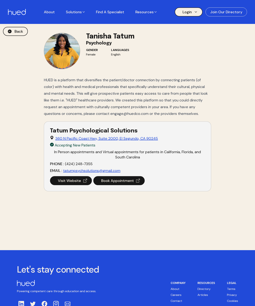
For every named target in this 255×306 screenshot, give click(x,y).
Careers (176, 295)
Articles (203, 295)
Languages (120, 50)
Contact (176, 301)
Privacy (232, 295)
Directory (204, 289)
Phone (56, 163)
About (175, 289)
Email (55, 170)
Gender (92, 50)
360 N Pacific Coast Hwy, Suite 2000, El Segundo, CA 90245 (106, 138)
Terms (231, 289)
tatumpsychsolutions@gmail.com (91, 170)
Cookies (232, 301)
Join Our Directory (226, 12)
